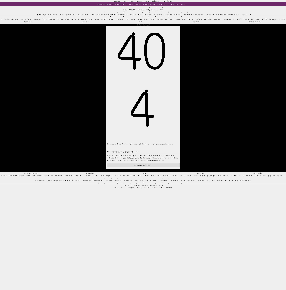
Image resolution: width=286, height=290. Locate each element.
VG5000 (264, 19)
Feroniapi (14, 19)
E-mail (125, 10)
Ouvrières (60, 19)
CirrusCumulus (181, 19)
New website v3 (123, 14)
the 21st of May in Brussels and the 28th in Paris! (169, 4)
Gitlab (156, 10)
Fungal (90, 19)
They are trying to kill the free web (46, 14)
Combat (140, 22)
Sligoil (45, 19)
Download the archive (143, 165)
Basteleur (111, 19)
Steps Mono (196, 22)
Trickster (282, 19)
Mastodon (141, 10)
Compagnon (273, 19)
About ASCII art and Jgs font (152, 14)
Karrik (172, 19)
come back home (166, 144)
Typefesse (198, 19)
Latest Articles (146, 12)
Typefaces (139, 1)
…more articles (246, 14)
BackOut (246, 19)
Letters (30, 19)
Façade (139, 19)
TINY (252, 19)
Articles (131, 1)
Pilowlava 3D (199, 14)
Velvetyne (117, 1)
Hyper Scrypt (28, 22)
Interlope (23, 19)
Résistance (85, 22)
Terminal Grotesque (255, 22)
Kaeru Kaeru (208, 19)
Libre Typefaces (146, 17)
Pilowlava (52, 19)
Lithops (96, 19)
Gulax (146, 19)
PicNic (127, 19)
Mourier (190, 19)
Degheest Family (188, 14)
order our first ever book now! (111, 4)
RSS (161, 10)
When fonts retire (135, 14)
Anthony (160, 19)
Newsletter (132, 10)
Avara (258, 19)
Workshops (155, 1)
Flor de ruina (5, 19)
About (124, 1)
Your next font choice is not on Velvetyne (103, 14)
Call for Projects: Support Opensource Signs (73, 14)
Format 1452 (237, 19)
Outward (153, 19)
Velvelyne (37, 19)
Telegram (149, 10)
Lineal (67, 19)
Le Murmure (218, 19)
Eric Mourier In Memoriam (172, 14)
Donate (169, 1)
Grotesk (103, 19)
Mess (166, 19)
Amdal (133, 19)
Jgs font (83, 19)
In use (163, 1)
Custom (147, 1)
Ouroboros (227, 19)
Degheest (119, 19)
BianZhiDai (75, 19)
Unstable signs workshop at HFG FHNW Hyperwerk (222, 14)
